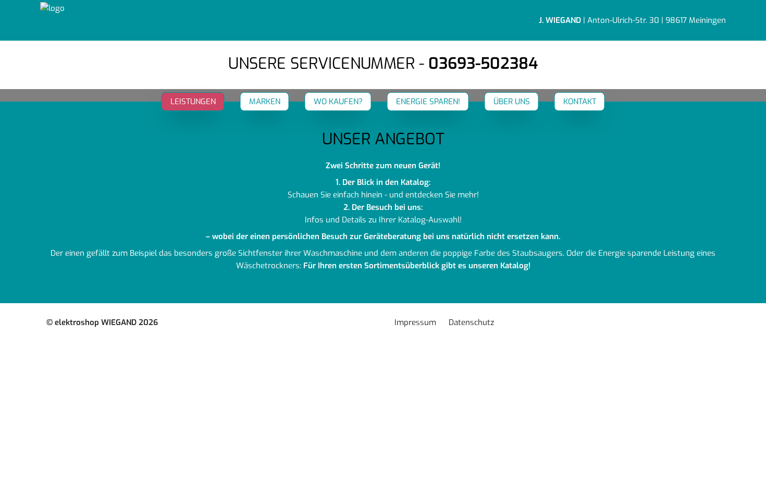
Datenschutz (471, 322)
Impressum (415, 322)
